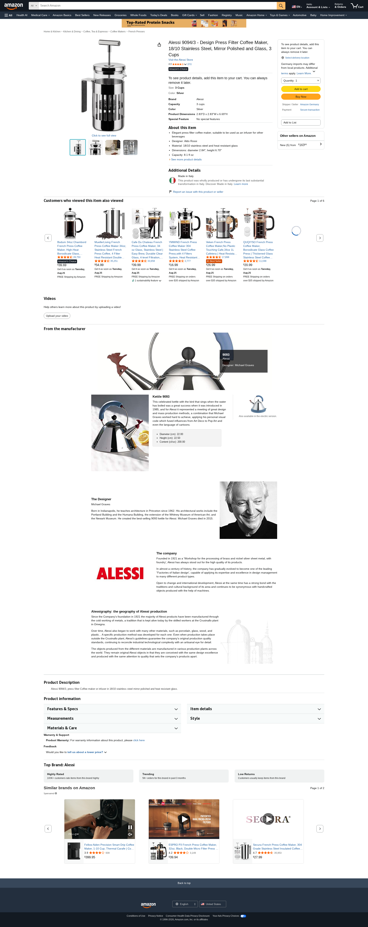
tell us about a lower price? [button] (85, 752)
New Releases (102, 15)
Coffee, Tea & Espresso (95, 31)
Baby (313, 15)
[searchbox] (158, 5)
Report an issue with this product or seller (198, 191)
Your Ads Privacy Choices (226, 916)
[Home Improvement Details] (346, 15)
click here (139, 740)
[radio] (77, 147)
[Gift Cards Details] (196, 15)
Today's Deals (158, 15)
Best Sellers (82, 15)
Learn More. (304, 73)
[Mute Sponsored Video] (130, 834)
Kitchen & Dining (72, 31)
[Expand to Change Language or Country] (301, 7)
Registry (227, 15)
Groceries (121, 15)
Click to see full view (104, 135)
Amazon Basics (62, 15)
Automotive (299, 15)
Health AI (21, 15)
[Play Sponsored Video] (184, 819)
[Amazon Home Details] (266, 15)
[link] (73, 247)
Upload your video (57, 315)
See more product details (186, 159)
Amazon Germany (309, 104)
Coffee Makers (118, 31)
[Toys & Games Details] (289, 15)
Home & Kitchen (52, 31)
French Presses (136, 31)
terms (284, 73)
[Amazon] (14, 6)
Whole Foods (138, 15)
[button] (8, 15)
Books (174, 15)
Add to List (289, 122)
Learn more (241, 183)
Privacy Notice (155, 916)
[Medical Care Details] (49, 15)
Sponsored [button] (49, 793)
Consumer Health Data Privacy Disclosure (188, 916)
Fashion (213, 15)
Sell (202, 15)
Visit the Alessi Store (180, 59)
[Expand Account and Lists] (329, 7)
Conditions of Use (136, 916)
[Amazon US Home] (148, 906)
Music (239, 15)
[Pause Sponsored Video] (130, 827)
